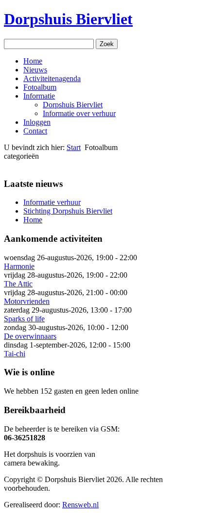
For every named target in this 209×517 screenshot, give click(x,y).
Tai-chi (14, 354)
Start (74, 147)
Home (32, 61)
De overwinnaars (30, 336)
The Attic (18, 284)
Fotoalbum (39, 87)
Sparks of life (24, 319)
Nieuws (35, 70)
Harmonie (19, 266)
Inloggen (37, 122)
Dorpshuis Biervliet (68, 19)
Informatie (39, 96)
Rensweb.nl (80, 504)
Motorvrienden (27, 301)
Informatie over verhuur (79, 113)
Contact (35, 131)
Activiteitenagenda (52, 78)
